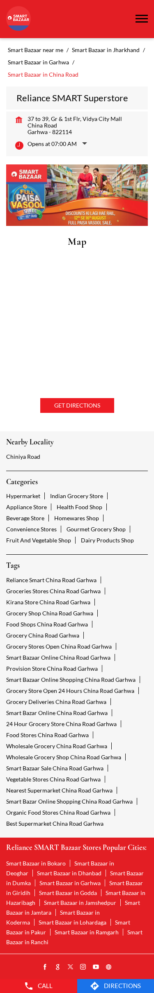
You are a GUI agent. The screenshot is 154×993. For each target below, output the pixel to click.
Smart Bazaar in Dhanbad (69, 873)
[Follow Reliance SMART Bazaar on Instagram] (83, 967)
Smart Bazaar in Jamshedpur (80, 902)
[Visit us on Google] (58, 967)
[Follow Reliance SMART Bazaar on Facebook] (45, 967)
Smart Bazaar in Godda (68, 892)
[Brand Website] (109, 967)
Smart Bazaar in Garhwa (70, 882)
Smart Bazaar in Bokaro (36, 863)
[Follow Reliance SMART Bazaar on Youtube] (96, 967)
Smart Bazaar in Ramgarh (87, 932)
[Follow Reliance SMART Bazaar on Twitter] (70, 967)
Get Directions (77, 405)
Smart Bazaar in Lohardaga (72, 922)
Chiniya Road (23, 456)
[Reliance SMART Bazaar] (18, 19)
